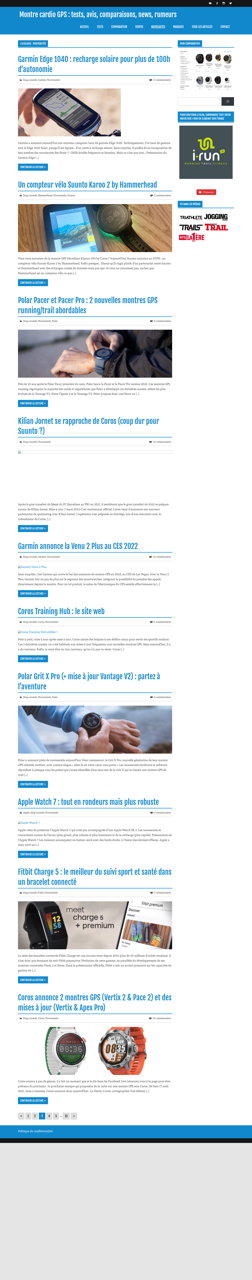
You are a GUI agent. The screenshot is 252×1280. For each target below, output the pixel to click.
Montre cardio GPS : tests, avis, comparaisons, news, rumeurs (98, 14)
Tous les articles (202, 27)
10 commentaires (162, 1018)
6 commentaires (162, 621)
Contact (225, 27)
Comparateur (119, 27)
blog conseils (30, 79)
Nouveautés (158, 27)
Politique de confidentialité (35, 1131)
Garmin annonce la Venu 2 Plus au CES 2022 (78, 546)
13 (66, 1116)
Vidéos (139, 27)
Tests (100, 27)
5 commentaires (162, 195)
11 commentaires (162, 79)
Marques (178, 27)
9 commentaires (162, 321)
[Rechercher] (227, 101)
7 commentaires (162, 892)
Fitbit (41, 892)
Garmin (42, 79)
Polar (55, 321)
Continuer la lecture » (33, 167)
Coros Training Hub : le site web (61, 611)
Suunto (71, 195)
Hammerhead (45, 195)
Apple (26, 812)
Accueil (84, 27)
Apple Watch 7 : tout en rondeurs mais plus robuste (88, 802)
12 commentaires (162, 441)
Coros (41, 621)
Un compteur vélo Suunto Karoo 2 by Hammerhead (87, 184)
